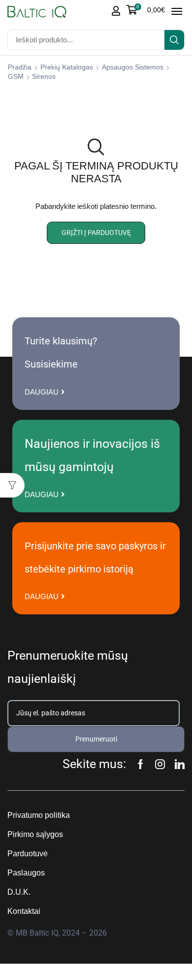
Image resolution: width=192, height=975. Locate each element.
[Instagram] (160, 764)
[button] (145, 10)
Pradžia (20, 67)
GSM (16, 76)
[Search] (174, 40)
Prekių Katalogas (66, 67)
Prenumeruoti (96, 739)
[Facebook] (140, 764)
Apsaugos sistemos (132, 67)
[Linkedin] (180, 764)
